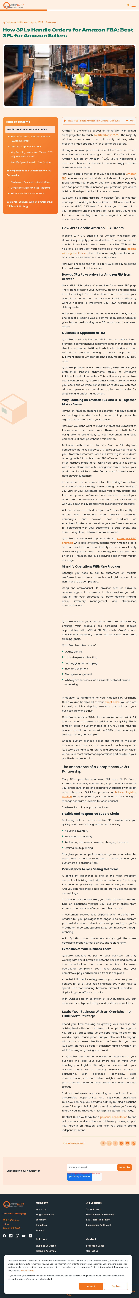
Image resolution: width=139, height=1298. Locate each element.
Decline (116, 1286)
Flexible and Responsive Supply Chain (30, 182)
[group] (99, 120)
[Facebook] (4, 1235)
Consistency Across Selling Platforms (30, 187)
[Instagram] (17, 1235)
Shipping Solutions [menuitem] (46, 1245)
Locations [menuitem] (41, 1219)
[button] (65, 121)
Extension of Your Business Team (28, 193)
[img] (127, 120)
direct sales (112, 702)
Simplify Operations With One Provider (31, 162)
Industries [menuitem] (41, 1225)
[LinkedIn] (10, 1235)
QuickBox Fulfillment (73, 1143)
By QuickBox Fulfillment (15, 22)
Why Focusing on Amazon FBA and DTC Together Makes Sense (31, 154)
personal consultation (113, 1117)
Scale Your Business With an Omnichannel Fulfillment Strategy (30, 204)
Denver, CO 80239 (11, 1227)
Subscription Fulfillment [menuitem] (98, 1225)
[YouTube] (24, 1236)
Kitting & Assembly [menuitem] (46, 1251)
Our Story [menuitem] (41, 1209)
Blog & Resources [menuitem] (45, 1214)
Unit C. (6, 1224)
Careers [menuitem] (40, 1230)
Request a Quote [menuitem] (95, 1245)
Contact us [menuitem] (92, 1251)
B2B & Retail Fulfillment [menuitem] (98, 1219)
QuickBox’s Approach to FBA (26, 146)
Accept (91, 1286)
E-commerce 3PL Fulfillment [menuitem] (100, 1214)
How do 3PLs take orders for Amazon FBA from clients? (30, 138)
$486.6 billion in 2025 (107, 135)
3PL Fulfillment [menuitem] (93, 1209)
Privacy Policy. (27, 1270)
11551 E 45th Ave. (11, 1220)
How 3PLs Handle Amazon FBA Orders (27, 129)
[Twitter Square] (30, 1235)
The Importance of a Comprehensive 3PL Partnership (29, 172)
